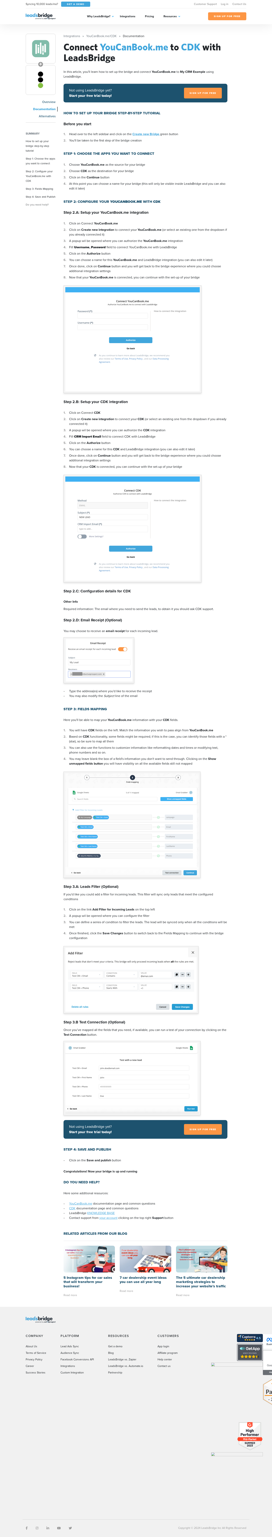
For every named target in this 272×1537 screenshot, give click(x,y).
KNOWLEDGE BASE (101, 1213)
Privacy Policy (34, 1359)
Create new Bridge (146, 134)
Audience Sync (70, 1353)
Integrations (127, 16)
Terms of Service (36, 1353)
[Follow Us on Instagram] (37, 1528)
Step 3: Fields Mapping (39, 189)
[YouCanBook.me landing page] (41, 49)
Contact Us (239, 4)
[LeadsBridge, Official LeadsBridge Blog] (41, 16)
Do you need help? (37, 205)
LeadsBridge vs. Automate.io (125, 1366)
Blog (111, 1353)
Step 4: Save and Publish (41, 197)
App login (163, 1346)
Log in (224, 4)
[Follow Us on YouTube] (59, 1528)
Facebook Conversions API (77, 1359)
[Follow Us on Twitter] (70, 1528)
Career (30, 1366)
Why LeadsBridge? (98, 16)
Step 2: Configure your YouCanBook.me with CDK (39, 176)
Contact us (164, 1366)
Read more (70, 1295)
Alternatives (47, 116)
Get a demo (115, 1346)
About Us (31, 1346)
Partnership (115, 1372)
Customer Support (205, 4)
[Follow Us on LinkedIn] (47, 1528)
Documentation (44, 109)
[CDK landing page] (41, 80)
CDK (72, 1208)
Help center (165, 1359)
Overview (49, 102)
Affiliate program (168, 1353)
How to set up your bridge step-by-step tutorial (37, 146)
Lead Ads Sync (70, 1346)
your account (108, 1218)
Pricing (149, 16)
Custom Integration (72, 1372)
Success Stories (35, 1372)
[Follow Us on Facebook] (27, 1528)
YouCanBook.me (80, 1203)
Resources (170, 16)
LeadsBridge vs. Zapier (122, 1359)
